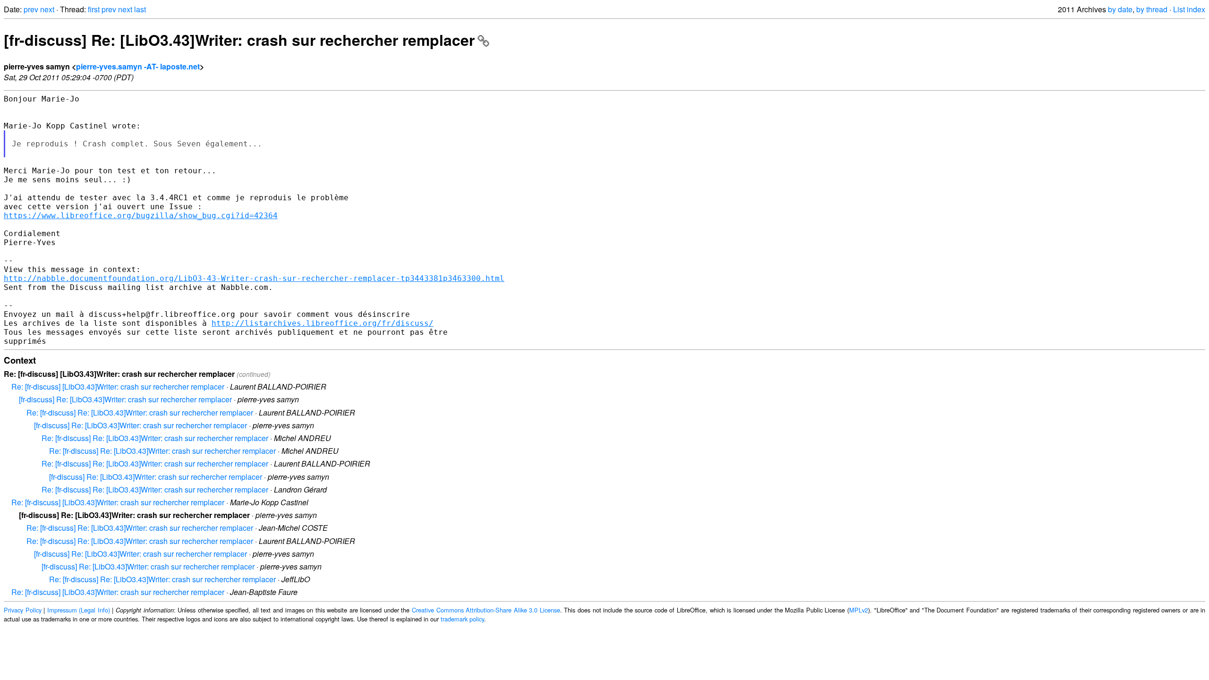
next (47, 9)
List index (1189, 9)
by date (1120, 9)
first (94, 9)
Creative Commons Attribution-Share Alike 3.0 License (486, 609)
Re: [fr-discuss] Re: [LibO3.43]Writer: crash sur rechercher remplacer (139, 412)
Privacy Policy (23, 609)
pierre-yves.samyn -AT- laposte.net (138, 66)
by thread (1151, 9)
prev (31, 9)
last (140, 9)
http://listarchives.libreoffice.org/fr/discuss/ (323, 323)
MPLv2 (858, 609)
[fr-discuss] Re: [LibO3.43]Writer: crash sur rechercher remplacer (239, 40)
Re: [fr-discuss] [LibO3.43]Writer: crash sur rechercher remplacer (117, 386)
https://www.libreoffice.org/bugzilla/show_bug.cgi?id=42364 (141, 215)
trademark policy (462, 618)
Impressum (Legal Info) (78, 609)
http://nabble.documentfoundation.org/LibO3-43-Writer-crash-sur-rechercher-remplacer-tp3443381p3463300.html (254, 278)
